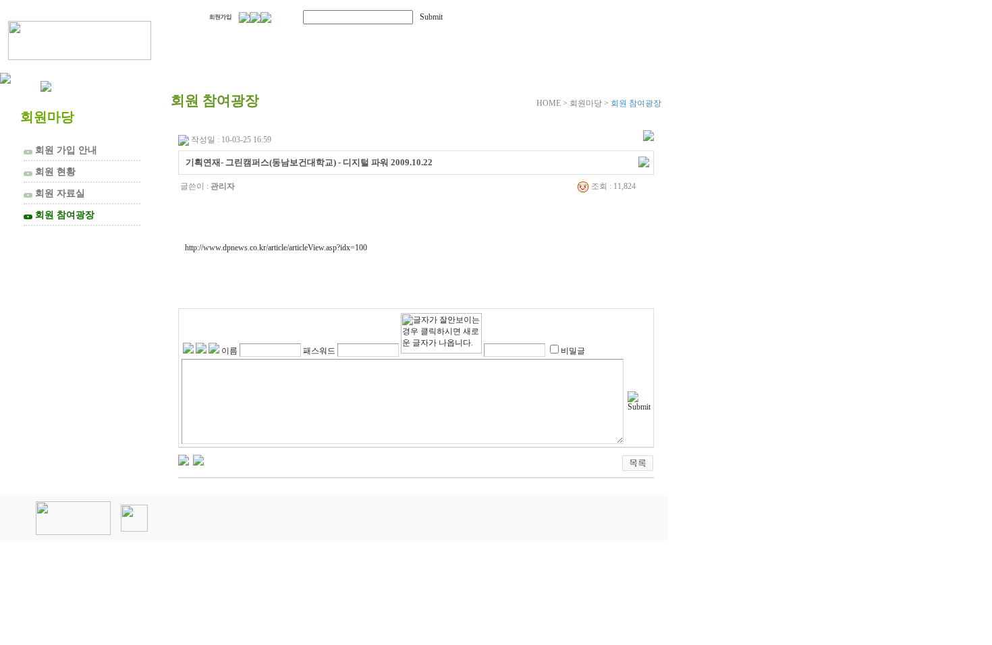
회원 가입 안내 (61, 149)
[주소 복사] (643, 161)
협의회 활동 (372, 39)
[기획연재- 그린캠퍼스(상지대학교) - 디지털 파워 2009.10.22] (198, 459)
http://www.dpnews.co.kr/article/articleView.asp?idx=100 (276, 247)
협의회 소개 (245, 39)
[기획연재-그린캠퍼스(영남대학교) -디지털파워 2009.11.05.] (183, 459)
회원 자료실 (55, 193)
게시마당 (592, 39)
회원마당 (484, 39)
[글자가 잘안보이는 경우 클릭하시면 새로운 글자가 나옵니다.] (441, 333)
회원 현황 (51, 171)
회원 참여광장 (60, 214)
